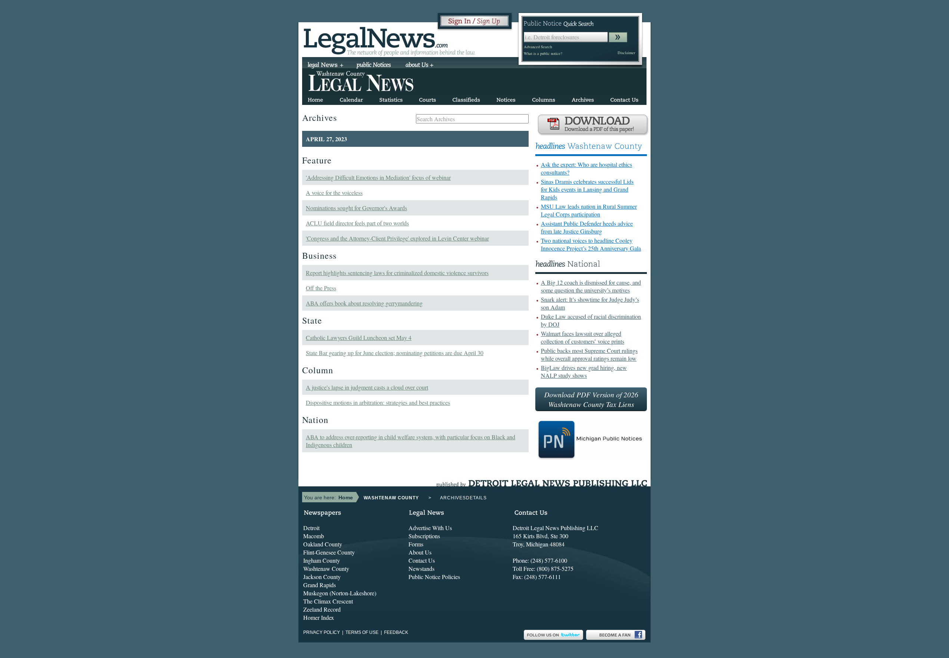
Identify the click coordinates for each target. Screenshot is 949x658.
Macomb (313, 536)
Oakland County (322, 544)
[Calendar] (351, 98)
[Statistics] (391, 98)
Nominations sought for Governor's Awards (356, 208)
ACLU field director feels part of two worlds (357, 223)
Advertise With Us (430, 528)
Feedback (396, 632)
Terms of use (361, 632)
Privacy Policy (321, 632)
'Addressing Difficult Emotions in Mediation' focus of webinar (378, 177)
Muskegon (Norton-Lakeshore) (339, 593)
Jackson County (322, 577)
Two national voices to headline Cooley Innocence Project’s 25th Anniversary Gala (591, 244)
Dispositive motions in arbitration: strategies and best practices (378, 402)
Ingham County (321, 560)
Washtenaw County (326, 568)
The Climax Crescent (328, 601)
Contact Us (422, 560)
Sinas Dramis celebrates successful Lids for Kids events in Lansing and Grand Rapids (587, 189)
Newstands (421, 568)
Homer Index (318, 617)
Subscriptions (424, 536)
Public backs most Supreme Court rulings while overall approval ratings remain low (589, 354)
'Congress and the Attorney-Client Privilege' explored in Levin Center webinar (397, 238)
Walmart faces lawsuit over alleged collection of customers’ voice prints (582, 337)
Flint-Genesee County (329, 552)
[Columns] (543, 98)
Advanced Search (538, 46)
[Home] (315, 98)
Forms (416, 544)
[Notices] (506, 98)
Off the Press (321, 288)
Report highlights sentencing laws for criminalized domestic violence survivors (397, 273)
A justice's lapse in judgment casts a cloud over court (367, 387)
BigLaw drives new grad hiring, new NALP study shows (584, 371)
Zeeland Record (322, 609)
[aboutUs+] (419, 65)
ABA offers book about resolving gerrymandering (364, 303)
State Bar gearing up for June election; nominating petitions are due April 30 (394, 353)
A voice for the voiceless (334, 192)
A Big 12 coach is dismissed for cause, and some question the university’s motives (591, 286)
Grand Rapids (319, 585)
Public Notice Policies (434, 577)
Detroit (311, 528)
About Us (420, 552)
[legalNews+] (325, 65)
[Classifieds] (466, 98)
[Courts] (427, 98)
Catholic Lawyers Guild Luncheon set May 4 (358, 337)
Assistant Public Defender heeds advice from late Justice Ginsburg (587, 227)
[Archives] (583, 98)
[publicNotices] (374, 65)
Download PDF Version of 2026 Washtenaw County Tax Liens (591, 399)
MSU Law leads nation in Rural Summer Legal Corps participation (589, 210)
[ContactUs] (624, 98)
